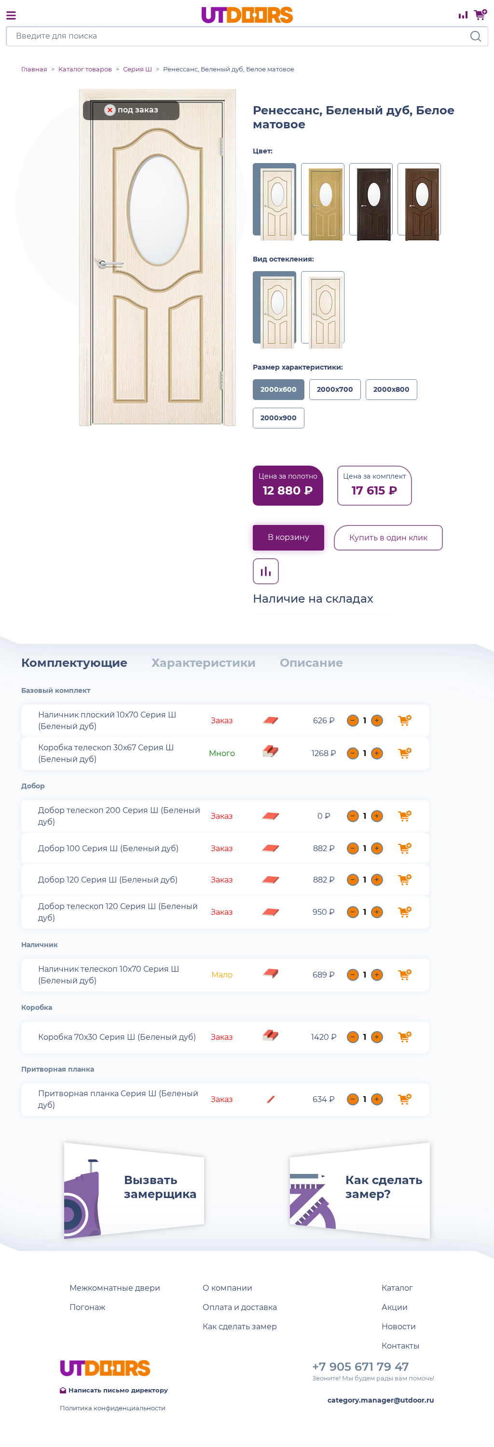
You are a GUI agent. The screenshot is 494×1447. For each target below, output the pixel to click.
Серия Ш (137, 69)
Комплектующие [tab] (74, 663)
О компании (227, 1288)
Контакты (401, 1346)
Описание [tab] (311, 663)
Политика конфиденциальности (112, 1408)
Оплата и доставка (240, 1307)
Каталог (397, 1288)
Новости (399, 1326)
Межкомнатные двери (114, 1288)
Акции (395, 1307)
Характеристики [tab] (203, 663)
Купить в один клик (388, 537)
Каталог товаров (85, 69)
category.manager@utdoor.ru (381, 1400)
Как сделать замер (240, 1326)
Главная (34, 69)
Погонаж (87, 1307)
